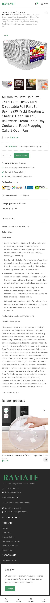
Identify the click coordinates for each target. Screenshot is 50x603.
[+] (10, 155)
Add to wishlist (10, 195)
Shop (12, 12)
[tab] (8, 218)
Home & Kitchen (18, 203)
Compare (25, 195)
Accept (10, 589)
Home (4, 12)
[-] (3, 155)
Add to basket (21, 155)
